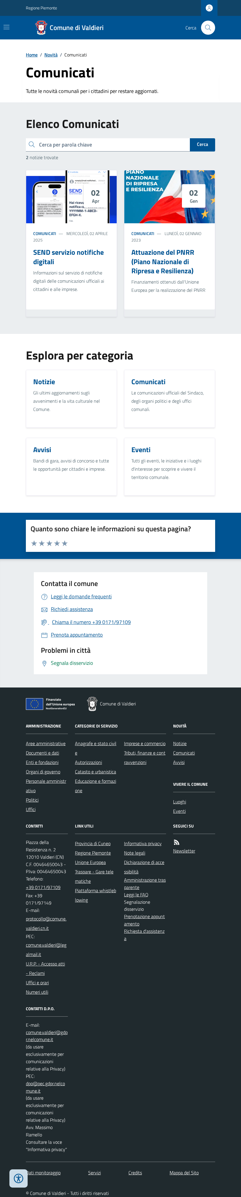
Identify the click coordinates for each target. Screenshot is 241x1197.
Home (32, 54)
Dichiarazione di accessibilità (144, 867)
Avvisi (179, 762)
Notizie (180, 743)
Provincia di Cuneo (93, 843)
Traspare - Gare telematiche (94, 876)
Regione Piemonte (41, 8)
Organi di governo (43, 771)
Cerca (202, 144)
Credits (135, 1172)
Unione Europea (90, 862)
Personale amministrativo (46, 786)
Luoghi (179, 801)
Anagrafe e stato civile (95, 748)
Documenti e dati (42, 752)
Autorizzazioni (88, 762)
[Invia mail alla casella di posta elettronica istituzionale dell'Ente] (47, 923)
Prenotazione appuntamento (144, 920)
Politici (32, 799)
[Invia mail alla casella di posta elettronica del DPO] (47, 1036)
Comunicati (44, 233)
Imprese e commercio (144, 743)
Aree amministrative (46, 743)
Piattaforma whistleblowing (95, 895)
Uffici (31, 809)
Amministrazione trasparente (145, 883)
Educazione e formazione (95, 786)
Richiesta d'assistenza (144, 935)
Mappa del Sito (184, 1172)
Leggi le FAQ (136, 894)
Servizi (94, 1172)
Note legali (134, 852)
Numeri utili (37, 991)
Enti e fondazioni (42, 762)
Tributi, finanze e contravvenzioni (144, 757)
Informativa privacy (143, 843)
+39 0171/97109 (43, 887)
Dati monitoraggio (43, 1172)
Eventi (179, 811)
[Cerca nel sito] (205, 28)
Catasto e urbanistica (95, 771)
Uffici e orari (37, 982)
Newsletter (184, 850)
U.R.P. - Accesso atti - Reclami (45, 968)
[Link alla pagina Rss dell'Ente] (176, 842)
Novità (51, 54)
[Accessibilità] (18, 1178)
